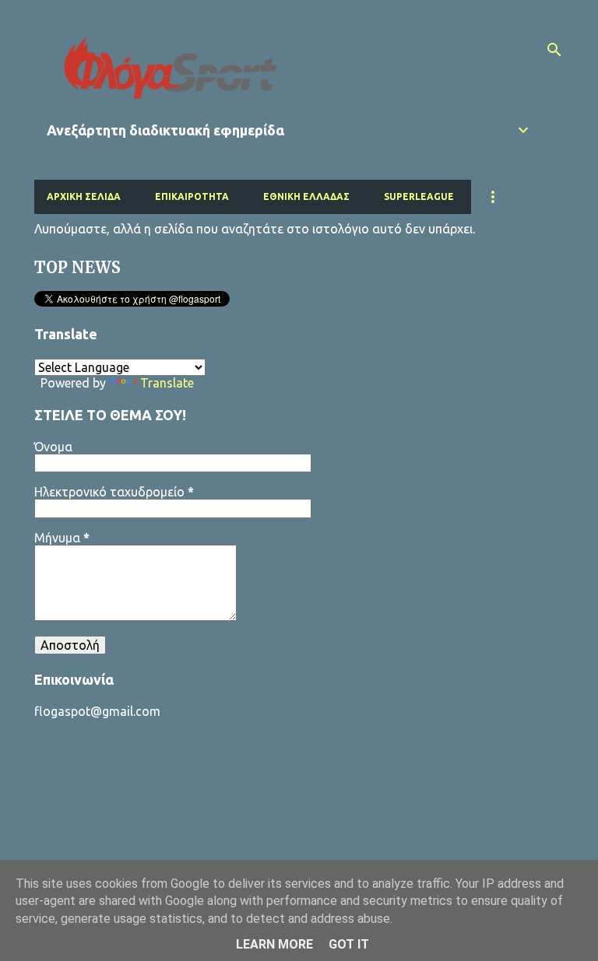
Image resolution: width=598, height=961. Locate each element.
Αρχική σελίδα (84, 196)
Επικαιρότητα (192, 196)
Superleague (419, 196)
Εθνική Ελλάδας (306, 196)
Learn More (274, 944)
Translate (167, 383)
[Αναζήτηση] (554, 49)
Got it (349, 944)
